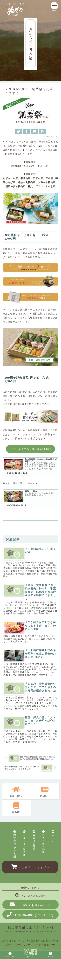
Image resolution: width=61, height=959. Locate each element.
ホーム (53, 838)
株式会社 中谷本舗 (15, 846)
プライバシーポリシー (18, 944)
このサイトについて (13, 940)
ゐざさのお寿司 (43, 844)
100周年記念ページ (46, 944)
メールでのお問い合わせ (33, 905)
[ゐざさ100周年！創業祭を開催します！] (34, 131)
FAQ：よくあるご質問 (33, 895)
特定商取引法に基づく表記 (43, 940)
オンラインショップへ (34, 867)
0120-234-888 (33, 915)
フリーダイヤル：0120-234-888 (30, 449)
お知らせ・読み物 (24, 845)
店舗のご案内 (34, 842)
